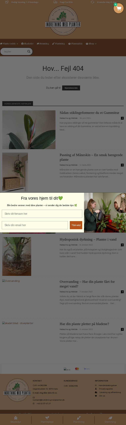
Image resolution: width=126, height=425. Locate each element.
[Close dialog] (123, 195)
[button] (119, 8)
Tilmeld (76, 225)
